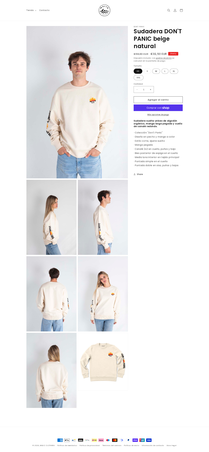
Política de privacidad (90, 445)
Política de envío (131, 445)
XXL (138, 77)
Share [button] (140, 174)
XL (174, 71)
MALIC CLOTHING (47, 445)
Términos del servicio (111, 445)
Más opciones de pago (158, 114)
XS (138, 71)
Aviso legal (172, 445)
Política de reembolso (67, 445)
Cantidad (138, 84)
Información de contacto (153, 445)
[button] (31, 10)
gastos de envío (164, 58)
